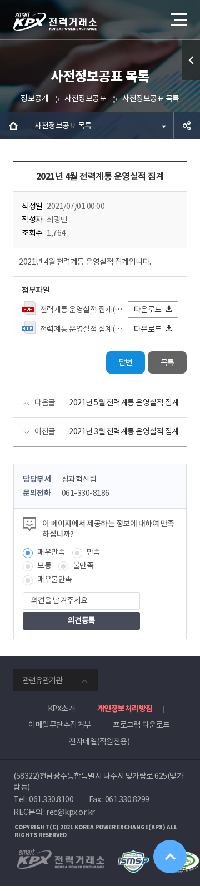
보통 (44, 565)
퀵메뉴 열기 (191, 60)
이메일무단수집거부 (59, 725)
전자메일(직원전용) (99, 741)
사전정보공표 (85, 98)
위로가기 (170, 856)
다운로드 (148, 310)
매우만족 (51, 552)
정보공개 (34, 98)
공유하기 (186, 125)
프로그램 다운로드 (141, 725)
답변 (126, 362)
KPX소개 (62, 709)
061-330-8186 (85, 493)
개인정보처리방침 (125, 709)
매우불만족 (54, 579)
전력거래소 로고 (55, 21)
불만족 (83, 565)
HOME (13, 125)
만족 (94, 552)
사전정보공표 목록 (150, 98)
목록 (167, 362)
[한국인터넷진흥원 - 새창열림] (133, 855)
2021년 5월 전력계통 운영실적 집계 (124, 402)
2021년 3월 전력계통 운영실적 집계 (124, 431)
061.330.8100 (51, 799)
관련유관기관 (42, 680)
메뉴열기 (178, 19)
